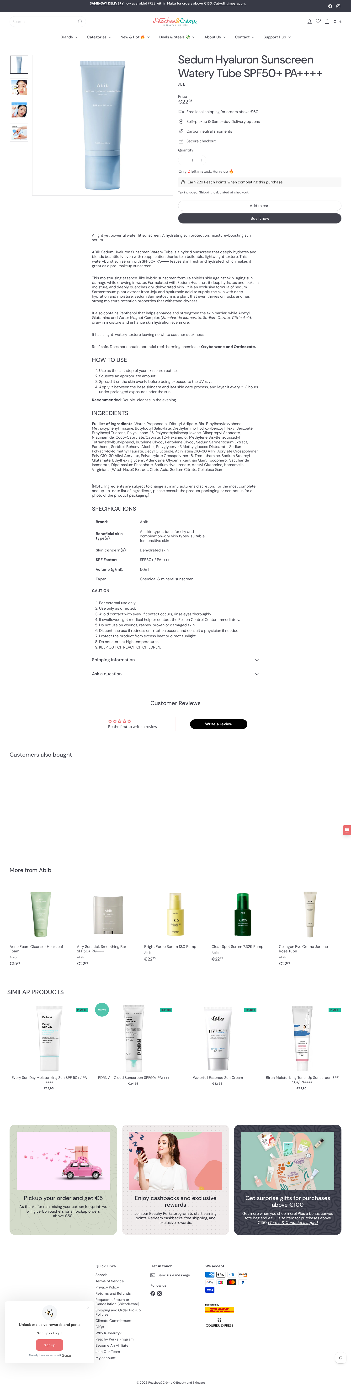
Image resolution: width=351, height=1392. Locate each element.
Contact (242, 37)
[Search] (80, 21)
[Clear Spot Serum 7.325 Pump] (243, 924)
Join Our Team (108, 1351)
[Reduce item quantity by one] (183, 160)
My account (106, 1358)
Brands (67, 37)
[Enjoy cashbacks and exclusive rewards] (175, 1161)
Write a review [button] (218, 724)
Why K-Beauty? (109, 1333)
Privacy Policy (107, 1287)
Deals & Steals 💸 (175, 37)
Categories (97, 37)
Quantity (185, 150)
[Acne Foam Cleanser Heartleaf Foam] (41, 927)
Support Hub (275, 37)
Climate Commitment (114, 1320)
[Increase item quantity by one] (201, 160)
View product (49, 1043)
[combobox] (48, 21)
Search (101, 1275)
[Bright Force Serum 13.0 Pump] (175, 924)
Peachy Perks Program (114, 1339)
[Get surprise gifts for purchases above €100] (287, 1161)
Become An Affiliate (112, 1345)
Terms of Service (110, 1281)
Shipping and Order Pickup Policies (118, 1312)
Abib (45, 870)
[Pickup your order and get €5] (63, 1161)
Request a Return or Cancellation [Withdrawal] (117, 1301)
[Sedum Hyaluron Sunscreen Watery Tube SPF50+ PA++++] (35, 809)
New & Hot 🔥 (133, 37)
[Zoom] (102, 125)
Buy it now (260, 218)
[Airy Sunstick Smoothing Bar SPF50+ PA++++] (108, 927)
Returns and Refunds (113, 1293)
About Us (213, 37)
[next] (339, 1047)
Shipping (206, 192)
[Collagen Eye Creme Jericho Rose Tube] (310, 927)
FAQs (100, 1326)
